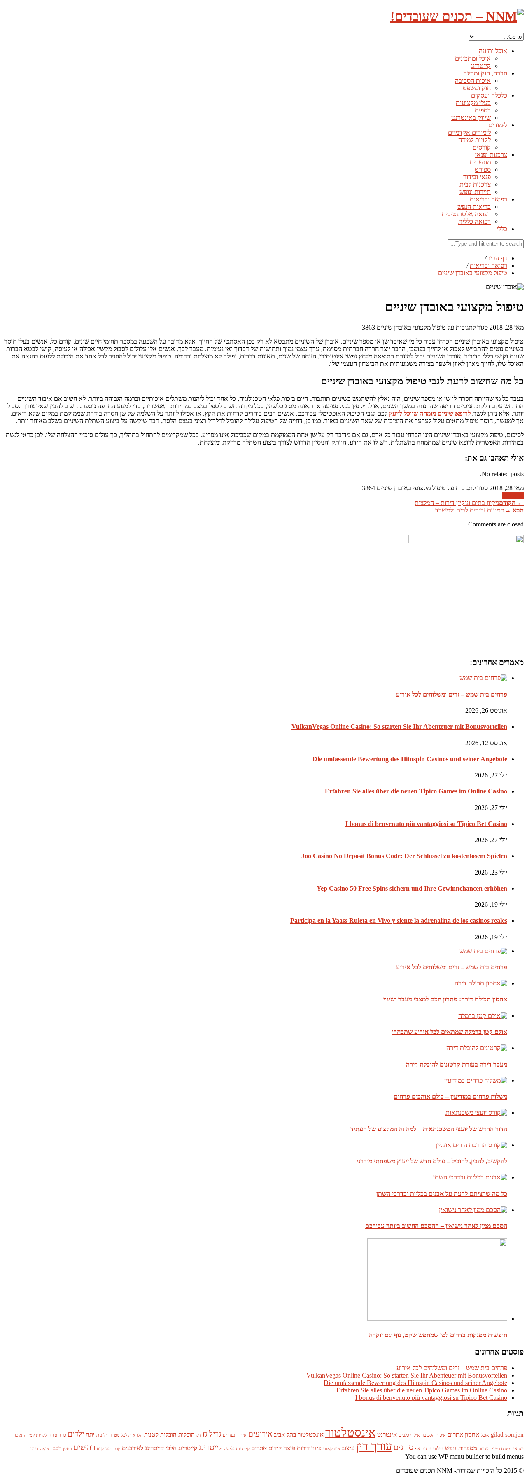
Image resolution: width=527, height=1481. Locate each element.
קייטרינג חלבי (181, 1447)
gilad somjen (507, 1434)
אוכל (485, 1435)
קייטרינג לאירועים (143, 1447)
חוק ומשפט (477, 87)
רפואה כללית (474, 221)
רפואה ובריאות (488, 199)
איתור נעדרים (235, 1435)
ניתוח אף (423, 1448)
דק (198, 1435)
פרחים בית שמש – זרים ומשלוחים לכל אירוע (451, 694)
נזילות (438, 1448)
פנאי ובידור (477, 176)
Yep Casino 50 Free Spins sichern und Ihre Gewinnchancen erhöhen (412, 888)
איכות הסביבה (473, 80)
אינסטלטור (350, 1432)
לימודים (497, 125)
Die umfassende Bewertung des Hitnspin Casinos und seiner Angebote (409, 759)
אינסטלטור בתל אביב (299, 1434)
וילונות (102, 1435)
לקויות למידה (474, 139)
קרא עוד (513, 495)
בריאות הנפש (474, 206)
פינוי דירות (309, 1447)
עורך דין (374, 1446)
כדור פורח (57, 1435)
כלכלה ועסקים (489, 95)
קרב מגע (112, 1448)
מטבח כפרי (502, 1448)
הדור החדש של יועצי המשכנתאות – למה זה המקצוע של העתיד (428, 1128)
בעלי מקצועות (473, 102)
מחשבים (480, 162)
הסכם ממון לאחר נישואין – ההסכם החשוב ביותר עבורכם (436, 1225)
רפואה (45, 1448)
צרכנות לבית (475, 184)
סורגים (403, 1447)
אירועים (260, 1434)
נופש (451, 1447)
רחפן (67, 1448)
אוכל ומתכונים (473, 58)
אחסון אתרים (463, 1434)
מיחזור (484, 1448)
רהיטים (84, 1447)
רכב (57, 1447)
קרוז (100, 1448)
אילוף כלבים (409, 1435)
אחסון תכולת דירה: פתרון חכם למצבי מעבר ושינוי (445, 999)
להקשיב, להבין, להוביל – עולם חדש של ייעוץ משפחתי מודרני (432, 1161)
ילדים (76, 1434)
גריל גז (212, 1434)
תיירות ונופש (475, 191)
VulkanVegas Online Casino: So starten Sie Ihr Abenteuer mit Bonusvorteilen (399, 726)
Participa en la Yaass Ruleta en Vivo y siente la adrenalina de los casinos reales (398, 920)
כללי (502, 228)
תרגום (33, 1448)
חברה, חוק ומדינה (485, 73)
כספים (483, 110)
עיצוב (348, 1447)
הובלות (186, 1434)
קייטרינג (481, 65)
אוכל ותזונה (493, 50)
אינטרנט (387, 1434)
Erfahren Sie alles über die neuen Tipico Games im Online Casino (416, 791)
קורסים (482, 147)
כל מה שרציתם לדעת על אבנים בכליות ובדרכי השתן (441, 1193)
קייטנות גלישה (237, 1448)
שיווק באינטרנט (471, 117)
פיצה (289, 1447)
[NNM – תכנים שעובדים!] (457, 16)
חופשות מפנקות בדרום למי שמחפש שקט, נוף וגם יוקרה (438, 1334)
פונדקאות (331, 1448)
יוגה (90, 1434)
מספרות (467, 1447)
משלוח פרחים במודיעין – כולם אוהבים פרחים (450, 1096)
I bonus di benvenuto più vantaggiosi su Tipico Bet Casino (426, 823)
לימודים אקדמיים (469, 132)
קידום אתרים (266, 1447)
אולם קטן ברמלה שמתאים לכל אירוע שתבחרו (449, 1031)
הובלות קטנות (160, 1434)
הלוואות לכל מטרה (126, 1435)
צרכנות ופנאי (491, 154)
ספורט (483, 169)
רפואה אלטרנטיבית (466, 214)
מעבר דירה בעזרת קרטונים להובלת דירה (456, 1064)
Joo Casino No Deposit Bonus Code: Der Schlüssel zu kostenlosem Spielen (404, 855)
